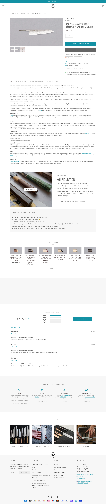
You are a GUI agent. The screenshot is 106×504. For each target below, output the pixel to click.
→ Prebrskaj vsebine (42, 401)
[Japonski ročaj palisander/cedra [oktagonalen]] (16, 250)
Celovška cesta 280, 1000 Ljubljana (85, 474)
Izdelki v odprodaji (36, 472)
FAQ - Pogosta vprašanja (60, 467)
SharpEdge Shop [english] (84, 481)
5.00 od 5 (27, 318)
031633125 (63, 397)
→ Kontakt (64, 401)
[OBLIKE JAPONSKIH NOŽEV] (19, 434)
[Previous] (11, 32)
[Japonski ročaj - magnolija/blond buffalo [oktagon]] (75, 250)
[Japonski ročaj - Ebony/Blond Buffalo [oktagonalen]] (31, 250)
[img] (14, 331)
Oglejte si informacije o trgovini (88, 74)
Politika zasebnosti (59, 477)
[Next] (60, 32)
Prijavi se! (24, 472)
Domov (12, 13)
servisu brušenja (42, 217)
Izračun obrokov (69, 56)
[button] (68, 18)
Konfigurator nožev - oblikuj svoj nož (73, 201)
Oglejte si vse (53, 268)
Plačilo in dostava (52, 81)
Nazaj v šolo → (53, 1)
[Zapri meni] (4, 6)
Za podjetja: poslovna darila (39, 483)
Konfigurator (30, 189)
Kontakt (56, 464)
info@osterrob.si (65, 395)
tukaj (40, 110)
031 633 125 (80, 476)
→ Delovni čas (86, 401)
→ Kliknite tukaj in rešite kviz (19, 403)
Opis (11, 81)
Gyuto (11, 115)
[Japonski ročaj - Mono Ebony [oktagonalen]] (90, 250)
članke (37, 397)
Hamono (17, 161)
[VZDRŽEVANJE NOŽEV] (42, 434)
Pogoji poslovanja (58, 475)
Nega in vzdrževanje (36, 81)
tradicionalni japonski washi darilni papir (52, 228)
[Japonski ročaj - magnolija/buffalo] (60, 250)
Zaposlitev (34, 477)
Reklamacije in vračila (59, 472)
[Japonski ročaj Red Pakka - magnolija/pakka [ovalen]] (45, 250)
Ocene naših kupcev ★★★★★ (40, 464)
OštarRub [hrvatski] (83, 483)
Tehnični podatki (21, 81)
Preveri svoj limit (78, 56)
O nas (33, 467)
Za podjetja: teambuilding (38, 480)
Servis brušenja (36, 470)
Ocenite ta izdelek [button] (82, 319)
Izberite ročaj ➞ (81, 50)
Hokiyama (68, 20)
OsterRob (52, 494)
